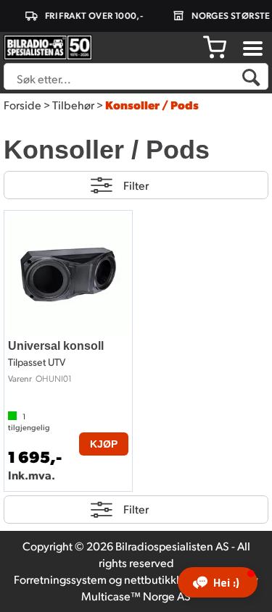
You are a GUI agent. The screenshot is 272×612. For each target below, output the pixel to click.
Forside (22, 104)
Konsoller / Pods (152, 104)
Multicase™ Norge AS (136, 595)
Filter (136, 185)
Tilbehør (73, 104)
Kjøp (104, 444)
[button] (217, 582)
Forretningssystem (60, 579)
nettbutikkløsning (168, 579)
